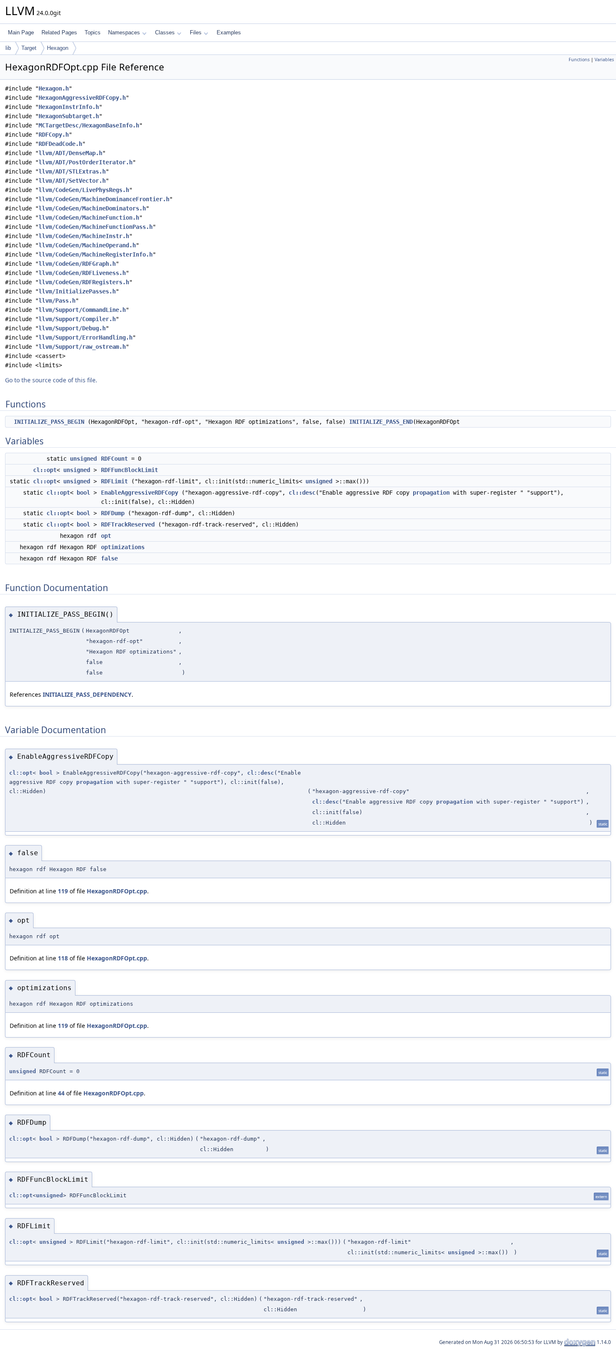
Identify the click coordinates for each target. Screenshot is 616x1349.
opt (106, 535)
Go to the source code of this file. (51, 380)
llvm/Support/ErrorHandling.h (85, 337)
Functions (579, 59)
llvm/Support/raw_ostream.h (82, 346)
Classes (165, 32)
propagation (431, 492)
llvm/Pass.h (57, 300)
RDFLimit (114, 481)
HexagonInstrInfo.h (69, 107)
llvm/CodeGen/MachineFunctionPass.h (96, 226)
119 (63, 891)
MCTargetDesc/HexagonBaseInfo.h (89, 125)
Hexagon (57, 48)
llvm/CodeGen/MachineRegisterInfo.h (96, 254)
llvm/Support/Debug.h (72, 328)
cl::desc (302, 492)
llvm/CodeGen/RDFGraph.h (77, 263)
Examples (229, 32)
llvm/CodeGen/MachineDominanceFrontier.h (104, 199)
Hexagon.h (54, 88)
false (109, 558)
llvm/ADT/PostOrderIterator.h (85, 162)
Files (196, 32)
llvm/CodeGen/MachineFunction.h (89, 217)
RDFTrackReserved (128, 524)
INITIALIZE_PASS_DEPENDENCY (87, 694)
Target (28, 48)
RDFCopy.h (54, 134)
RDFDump (112, 513)
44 (61, 1093)
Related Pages (59, 32)
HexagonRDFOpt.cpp (117, 891)
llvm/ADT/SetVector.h (72, 180)
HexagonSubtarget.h (69, 116)
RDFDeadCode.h (60, 143)
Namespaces (124, 32)
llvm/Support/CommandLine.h (82, 309)
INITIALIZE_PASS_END (381, 421)
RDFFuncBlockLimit (129, 470)
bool (83, 492)
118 (63, 958)
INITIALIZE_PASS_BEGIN (49, 421)
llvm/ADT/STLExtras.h (72, 171)
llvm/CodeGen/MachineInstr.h (84, 236)
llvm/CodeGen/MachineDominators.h (92, 208)
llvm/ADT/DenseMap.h (70, 153)
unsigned (83, 458)
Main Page (21, 32)
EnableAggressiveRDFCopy (139, 492)
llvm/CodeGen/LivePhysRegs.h (84, 190)
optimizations (123, 547)
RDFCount (114, 458)
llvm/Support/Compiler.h (77, 319)
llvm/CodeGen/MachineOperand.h (87, 245)
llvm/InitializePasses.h (77, 291)
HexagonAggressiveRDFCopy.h (82, 97)
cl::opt (45, 470)
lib (8, 48)
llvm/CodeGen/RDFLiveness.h (82, 273)
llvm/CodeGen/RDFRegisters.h (84, 282)
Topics (93, 32)
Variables (604, 59)
